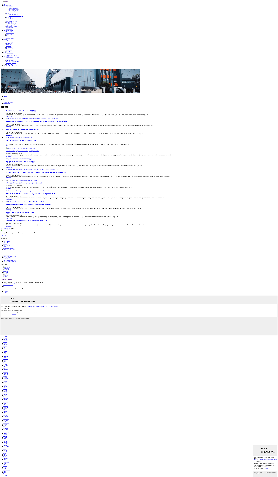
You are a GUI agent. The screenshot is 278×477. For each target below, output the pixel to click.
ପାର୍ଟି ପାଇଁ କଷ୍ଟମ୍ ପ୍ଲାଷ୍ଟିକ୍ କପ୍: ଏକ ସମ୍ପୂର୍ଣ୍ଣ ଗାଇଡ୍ (21, 140)
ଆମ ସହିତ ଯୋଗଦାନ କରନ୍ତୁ (12, 61)
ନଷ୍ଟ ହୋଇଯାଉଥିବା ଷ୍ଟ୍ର (12, 26)
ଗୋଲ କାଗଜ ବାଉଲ (13, 14)
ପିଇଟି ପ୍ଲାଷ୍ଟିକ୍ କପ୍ (14, 9)
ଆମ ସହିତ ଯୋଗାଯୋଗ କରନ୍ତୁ (10, 65)
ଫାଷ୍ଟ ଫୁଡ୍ (9, 34)
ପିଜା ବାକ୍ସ (8, 51)
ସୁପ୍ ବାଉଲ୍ (8, 46)
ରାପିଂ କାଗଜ (9, 29)
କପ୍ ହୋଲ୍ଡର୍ (9, 27)
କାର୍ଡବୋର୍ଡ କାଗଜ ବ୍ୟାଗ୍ (14, 18)
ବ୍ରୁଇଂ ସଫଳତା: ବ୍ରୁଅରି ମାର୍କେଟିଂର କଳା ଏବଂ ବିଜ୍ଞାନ (20, 212)
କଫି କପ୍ (8, 40)
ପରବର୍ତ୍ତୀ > (6, 228)
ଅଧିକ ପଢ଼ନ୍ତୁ (9, 116)
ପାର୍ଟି (7, 35)
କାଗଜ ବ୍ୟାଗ (9, 17)
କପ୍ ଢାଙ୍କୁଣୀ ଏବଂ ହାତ (11, 25)
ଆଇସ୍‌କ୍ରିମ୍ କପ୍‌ (7, 245)
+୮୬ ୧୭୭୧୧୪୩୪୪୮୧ (8, 285)
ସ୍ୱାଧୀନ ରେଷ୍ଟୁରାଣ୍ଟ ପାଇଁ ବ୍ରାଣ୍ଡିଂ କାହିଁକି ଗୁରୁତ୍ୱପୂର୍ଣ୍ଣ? (21, 110)
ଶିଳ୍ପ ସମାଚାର (9, 53)
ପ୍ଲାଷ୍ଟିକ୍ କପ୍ (9, 6)
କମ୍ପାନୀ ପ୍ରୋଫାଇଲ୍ (11, 63)
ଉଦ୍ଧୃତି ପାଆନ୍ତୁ (4, 235)
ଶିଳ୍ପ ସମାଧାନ (9, 59)
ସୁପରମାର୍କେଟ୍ (9, 36)
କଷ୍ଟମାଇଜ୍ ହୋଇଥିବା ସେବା (12, 57)
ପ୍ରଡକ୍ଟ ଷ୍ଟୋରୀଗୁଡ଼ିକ (11, 55)
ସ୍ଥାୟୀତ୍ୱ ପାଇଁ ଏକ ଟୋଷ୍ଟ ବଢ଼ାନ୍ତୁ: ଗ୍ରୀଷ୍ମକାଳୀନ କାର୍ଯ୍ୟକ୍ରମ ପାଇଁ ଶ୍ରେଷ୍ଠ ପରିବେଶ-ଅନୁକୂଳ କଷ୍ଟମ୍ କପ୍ (36, 172)
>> (10, 228)
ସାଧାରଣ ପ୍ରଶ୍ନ (10, 60)
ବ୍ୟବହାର (5, 39)
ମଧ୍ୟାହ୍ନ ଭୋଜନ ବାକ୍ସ (11, 21)
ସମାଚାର (5, 52)
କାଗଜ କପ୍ (8, 12)
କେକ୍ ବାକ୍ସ (9, 47)
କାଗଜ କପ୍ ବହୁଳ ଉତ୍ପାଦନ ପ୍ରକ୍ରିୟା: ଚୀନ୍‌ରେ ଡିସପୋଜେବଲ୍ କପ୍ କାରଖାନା (26, 221)
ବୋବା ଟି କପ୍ (9, 43)
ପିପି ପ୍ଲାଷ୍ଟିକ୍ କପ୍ (13, 8)
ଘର (4, 4)
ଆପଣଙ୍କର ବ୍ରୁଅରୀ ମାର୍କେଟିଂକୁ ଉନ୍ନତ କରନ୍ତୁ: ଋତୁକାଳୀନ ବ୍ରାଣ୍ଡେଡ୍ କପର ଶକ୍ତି (28, 204)
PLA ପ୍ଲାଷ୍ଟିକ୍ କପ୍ (13, 10)
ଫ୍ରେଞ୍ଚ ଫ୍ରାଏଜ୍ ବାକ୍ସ (11, 23)
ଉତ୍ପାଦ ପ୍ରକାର (7, 5)
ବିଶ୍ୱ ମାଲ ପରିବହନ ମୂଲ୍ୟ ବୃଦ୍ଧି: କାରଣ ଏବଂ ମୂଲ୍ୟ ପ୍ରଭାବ (22, 129)
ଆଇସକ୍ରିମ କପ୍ (10, 42)
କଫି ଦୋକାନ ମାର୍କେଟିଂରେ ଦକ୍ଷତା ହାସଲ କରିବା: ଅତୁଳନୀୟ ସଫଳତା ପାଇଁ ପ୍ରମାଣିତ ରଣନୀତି (30, 193)
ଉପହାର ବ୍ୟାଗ (9, 48)
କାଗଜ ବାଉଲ (9, 13)
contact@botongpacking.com (10, 283)
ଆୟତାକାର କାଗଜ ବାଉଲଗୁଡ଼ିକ (16, 16)
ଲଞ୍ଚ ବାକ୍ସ (9, 50)
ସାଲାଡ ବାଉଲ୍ (9, 44)
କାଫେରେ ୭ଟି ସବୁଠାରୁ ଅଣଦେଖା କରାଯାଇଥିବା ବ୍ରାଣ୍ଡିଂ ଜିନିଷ (22, 151)
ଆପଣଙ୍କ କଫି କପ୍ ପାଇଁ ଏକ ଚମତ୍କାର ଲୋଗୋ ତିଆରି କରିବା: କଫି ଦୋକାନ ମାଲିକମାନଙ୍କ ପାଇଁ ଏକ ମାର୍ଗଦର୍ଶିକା (36, 121)
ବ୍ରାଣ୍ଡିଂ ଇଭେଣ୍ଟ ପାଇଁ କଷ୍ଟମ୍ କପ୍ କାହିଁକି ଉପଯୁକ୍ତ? (20, 161)
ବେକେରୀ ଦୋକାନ (10, 38)
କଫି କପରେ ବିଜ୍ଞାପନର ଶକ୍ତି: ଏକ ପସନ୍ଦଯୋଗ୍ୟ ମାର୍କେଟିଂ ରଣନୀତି (24, 183)
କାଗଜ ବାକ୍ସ (9, 22)
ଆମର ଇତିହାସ (9, 64)
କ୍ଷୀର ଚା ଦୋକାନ (10, 33)
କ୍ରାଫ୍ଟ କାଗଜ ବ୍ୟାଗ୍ (14, 20)
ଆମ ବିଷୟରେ (6, 56)
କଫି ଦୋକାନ (9, 31)
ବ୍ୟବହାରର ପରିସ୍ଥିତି (8, 30)
